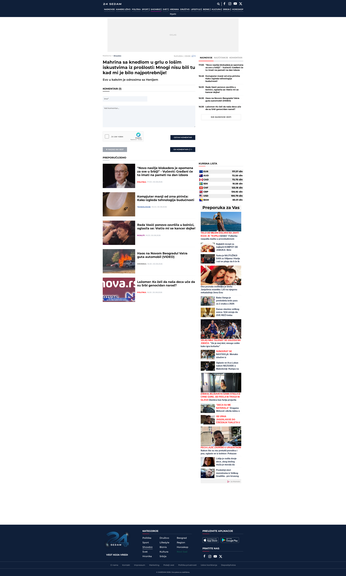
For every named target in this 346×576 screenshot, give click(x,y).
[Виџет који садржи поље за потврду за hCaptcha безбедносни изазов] (123, 136)
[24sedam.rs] (112, 4)
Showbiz (156, 9)
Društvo (185, 9)
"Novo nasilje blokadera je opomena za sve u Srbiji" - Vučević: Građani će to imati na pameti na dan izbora (165, 171)
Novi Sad (182, 552)
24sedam (162, 572)
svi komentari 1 (183, 149)
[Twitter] (241, 4)
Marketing (154, 565)
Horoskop (237, 9)
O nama (114, 565)
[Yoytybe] (235, 4)
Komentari (235, 57)
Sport (145, 9)
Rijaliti (173, 14)
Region (181, 542)
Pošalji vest (168, 565)
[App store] (210, 540)
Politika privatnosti (187, 565)
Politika (136, 9)
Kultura (216, 9)
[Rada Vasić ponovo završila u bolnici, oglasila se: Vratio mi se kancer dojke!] (119, 233)
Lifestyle (196, 9)
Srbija (226, 9)
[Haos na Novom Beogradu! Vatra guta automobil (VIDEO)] (119, 261)
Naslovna (107, 56)
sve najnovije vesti (221, 117)
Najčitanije (221, 57)
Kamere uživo (123, 9)
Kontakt (126, 565)
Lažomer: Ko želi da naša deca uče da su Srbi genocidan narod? (166, 283)
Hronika (174, 9)
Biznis (206, 9)
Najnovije (109, 9)
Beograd (182, 538)
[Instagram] (230, 4)
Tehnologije (144, 207)
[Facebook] (224, 4)
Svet (165, 9)
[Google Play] (230, 540)
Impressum (139, 565)
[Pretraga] (218, 4)
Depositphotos (228, 565)
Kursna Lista (208, 164)
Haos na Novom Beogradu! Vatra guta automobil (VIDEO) (162, 255)
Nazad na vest (116, 149)
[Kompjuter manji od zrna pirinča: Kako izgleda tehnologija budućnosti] (119, 204)
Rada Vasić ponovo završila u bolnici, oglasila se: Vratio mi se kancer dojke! (166, 226)
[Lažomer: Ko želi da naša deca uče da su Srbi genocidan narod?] (119, 290)
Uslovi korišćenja (209, 565)
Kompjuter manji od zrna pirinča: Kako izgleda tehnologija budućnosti (165, 198)
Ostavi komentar (183, 137)
